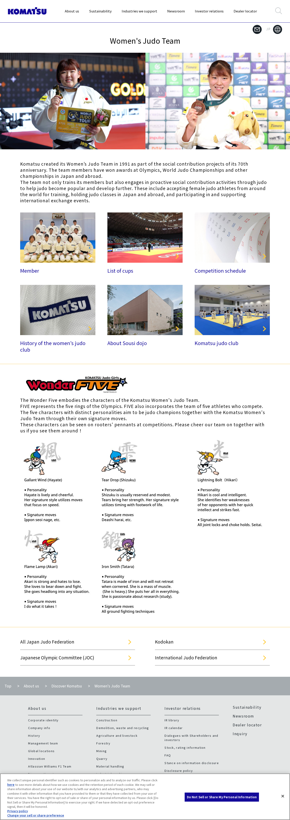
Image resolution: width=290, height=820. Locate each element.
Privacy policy (17, 811)
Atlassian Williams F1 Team (49, 766)
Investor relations (209, 11)
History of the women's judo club (52, 346)
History (34, 735)
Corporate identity (43, 720)
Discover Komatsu (66, 686)
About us (72, 11)
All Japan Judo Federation (47, 642)
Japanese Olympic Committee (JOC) (57, 657)
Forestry (103, 743)
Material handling (110, 766)
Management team (43, 743)
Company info (39, 728)
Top (8, 686)
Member (29, 270)
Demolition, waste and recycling (122, 728)
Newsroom (176, 11)
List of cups (120, 270)
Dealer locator (245, 11)
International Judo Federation (186, 657)
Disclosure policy (178, 770)
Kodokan (164, 642)
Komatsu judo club (216, 342)
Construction (106, 720)
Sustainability (100, 11)
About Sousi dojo (127, 342)
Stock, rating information (185, 747)
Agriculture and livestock (117, 735)
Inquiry (240, 733)
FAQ (167, 755)
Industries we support (139, 11)
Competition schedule (220, 270)
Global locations (41, 751)
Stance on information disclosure (191, 763)
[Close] (283, 796)
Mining (101, 751)
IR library (171, 720)
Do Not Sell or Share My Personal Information (222, 797)
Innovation (36, 758)
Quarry (101, 758)
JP (268, 29)
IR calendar (173, 728)
